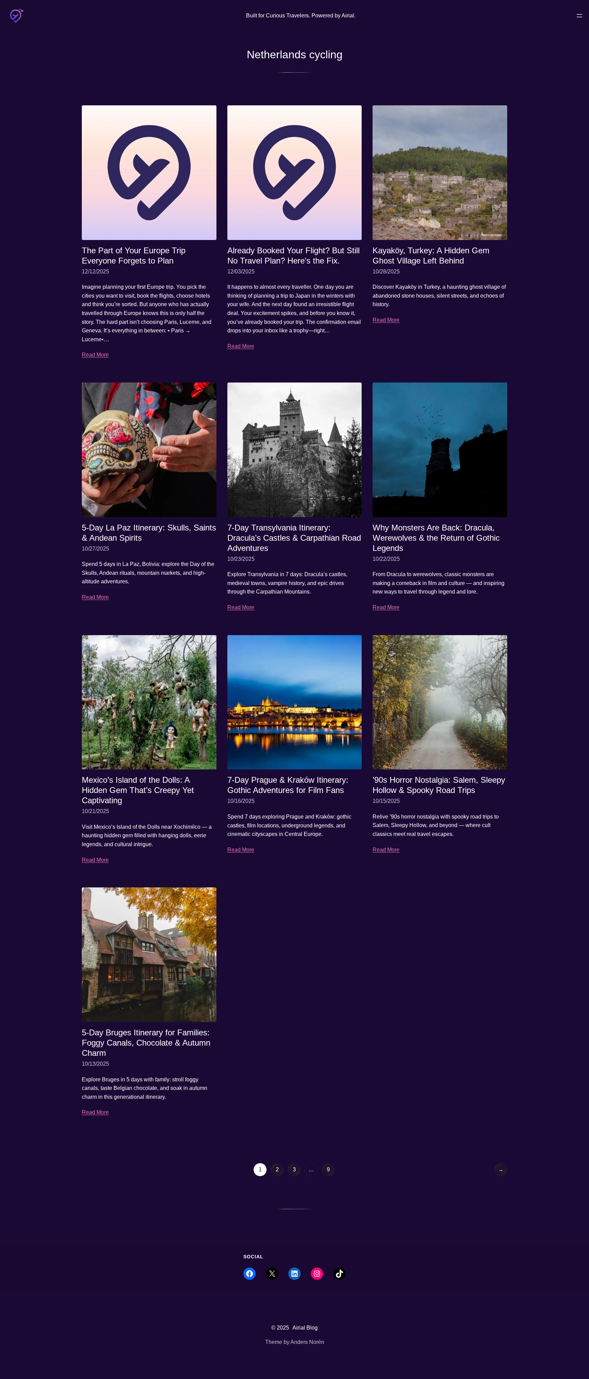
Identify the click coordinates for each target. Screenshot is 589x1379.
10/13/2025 (95, 1064)
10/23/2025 (241, 559)
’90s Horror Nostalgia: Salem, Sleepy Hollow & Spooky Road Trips (439, 785)
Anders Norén (307, 1342)
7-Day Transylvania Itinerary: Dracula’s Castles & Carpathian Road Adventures (294, 538)
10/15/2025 (386, 801)
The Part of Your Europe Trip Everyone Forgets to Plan (133, 255)
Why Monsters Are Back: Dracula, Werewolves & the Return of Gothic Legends (436, 538)
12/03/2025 (241, 271)
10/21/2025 (95, 811)
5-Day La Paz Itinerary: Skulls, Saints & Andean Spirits (149, 532)
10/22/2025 (386, 559)
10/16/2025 (241, 801)
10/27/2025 (95, 549)
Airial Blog (305, 1328)
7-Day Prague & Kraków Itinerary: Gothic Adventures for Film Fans (287, 785)
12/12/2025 (95, 271)
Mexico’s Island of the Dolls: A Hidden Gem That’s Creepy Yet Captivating (138, 790)
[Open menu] (579, 16)
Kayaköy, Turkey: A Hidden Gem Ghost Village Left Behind (431, 255)
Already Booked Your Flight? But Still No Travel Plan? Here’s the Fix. (293, 255)
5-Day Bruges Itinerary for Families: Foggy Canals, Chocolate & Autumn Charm (146, 1043)
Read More (95, 355)
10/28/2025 (386, 271)
